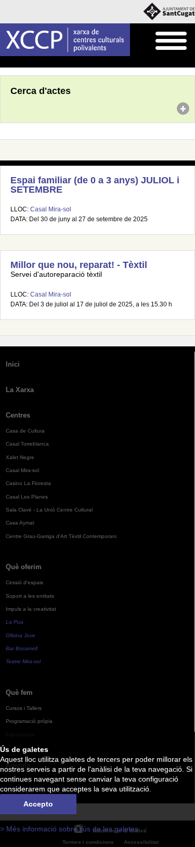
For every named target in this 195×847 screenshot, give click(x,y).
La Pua (14, 622)
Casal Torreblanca (27, 444)
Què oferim (24, 567)
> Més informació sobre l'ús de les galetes (69, 829)
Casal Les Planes (27, 497)
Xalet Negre (20, 457)
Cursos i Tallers (24, 708)
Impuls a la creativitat (31, 609)
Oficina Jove (20, 635)
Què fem (19, 692)
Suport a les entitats (30, 596)
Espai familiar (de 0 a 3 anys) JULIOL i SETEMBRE (94, 185)
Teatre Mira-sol (23, 661)
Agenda (28, 62)
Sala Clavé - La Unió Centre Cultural (49, 510)
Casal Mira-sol (50, 209)
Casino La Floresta (28, 483)
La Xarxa (20, 390)
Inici (5, 62)
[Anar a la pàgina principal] (65, 40)
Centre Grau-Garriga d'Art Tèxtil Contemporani (61, 536)
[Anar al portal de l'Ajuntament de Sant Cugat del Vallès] (169, 11)
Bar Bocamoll (21, 648)
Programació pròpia (29, 721)
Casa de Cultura (25, 431)
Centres (18, 415)
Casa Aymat (20, 523)
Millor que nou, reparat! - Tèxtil (78, 265)
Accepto (38, 804)
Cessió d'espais (24, 582)
